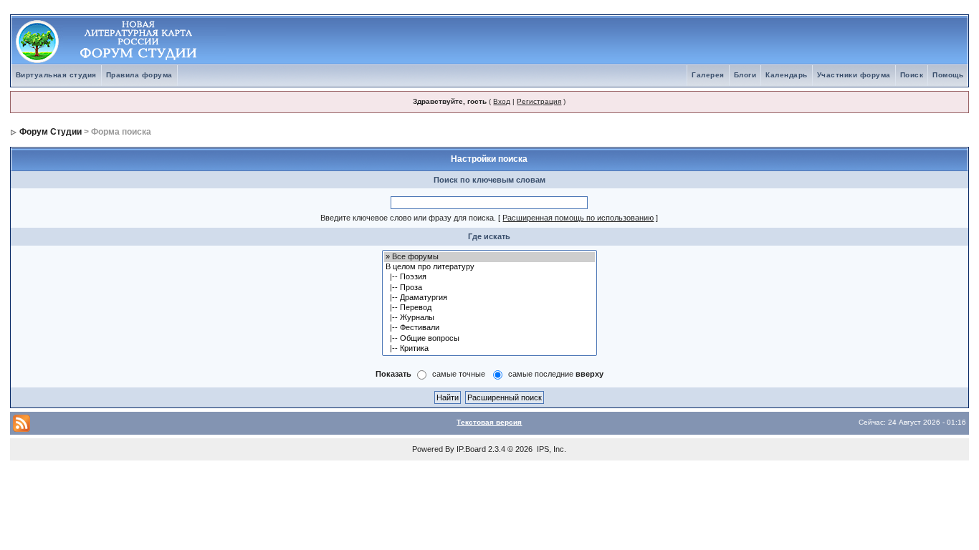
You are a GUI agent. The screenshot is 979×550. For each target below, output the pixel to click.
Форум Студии (50, 132)
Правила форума (139, 75)
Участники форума (854, 75)
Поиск (912, 75)
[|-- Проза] (489, 288)
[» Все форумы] (489, 257)
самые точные (458, 374)
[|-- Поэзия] (489, 277)
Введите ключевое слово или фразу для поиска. (408, 217)
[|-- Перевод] (489, 308)
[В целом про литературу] (489, 267)
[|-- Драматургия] (489, 298)
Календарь (786, 75)
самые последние (555, 374)
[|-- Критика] (489, 349)
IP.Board (471, 449)
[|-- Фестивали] (489, 328)
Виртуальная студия (56, 75)
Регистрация (539, 101)
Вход (501, 101)
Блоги (745, 75)
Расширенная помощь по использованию (578, 217)
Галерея (708, 75)
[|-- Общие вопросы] (489, 339)
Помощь (947, 75)
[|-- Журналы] (489, 318)
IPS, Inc (550, 449)
